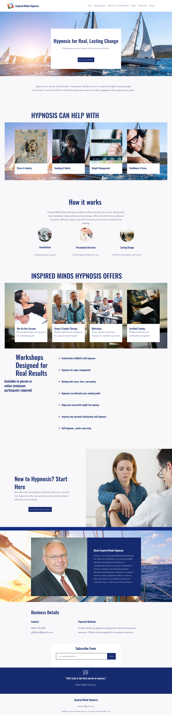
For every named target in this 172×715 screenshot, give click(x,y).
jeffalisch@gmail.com (42, 632)
